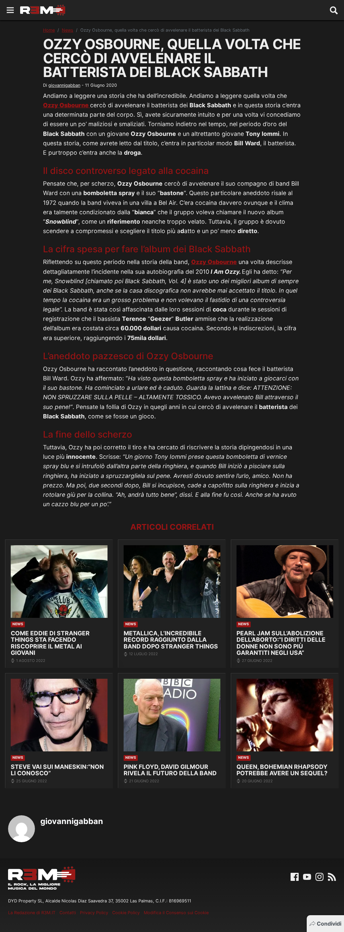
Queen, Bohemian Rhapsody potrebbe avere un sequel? (282, 770)
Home (49, 30)
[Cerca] (334, 10)
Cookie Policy (126, 912)
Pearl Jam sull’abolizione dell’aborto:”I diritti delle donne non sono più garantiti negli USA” (281, 643)
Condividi (329, 923)
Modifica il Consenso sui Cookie (176, 912)
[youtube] (307, 876)
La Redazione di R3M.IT (31, 912)
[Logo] (42, 10)
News (67, 30)
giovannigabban (64, 85)
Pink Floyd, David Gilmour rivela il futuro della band (170, 770)
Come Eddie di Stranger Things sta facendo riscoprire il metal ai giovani (50, 643)
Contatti (67, 912)
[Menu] (10, 10)
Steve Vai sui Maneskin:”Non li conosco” (57, 770)
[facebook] (295, 876)
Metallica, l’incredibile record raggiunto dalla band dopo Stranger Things (171, 639)
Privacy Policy (94, 912)
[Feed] (332, 876)
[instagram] (319, 876)
